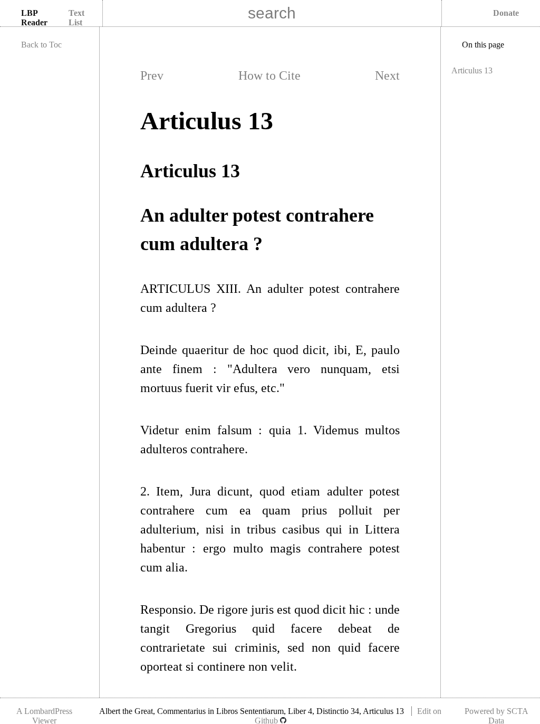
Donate (506, 12)
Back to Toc (41, 44)
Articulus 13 (472, 70)
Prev (151, 75)
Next (387, 75)
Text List (76, 17)
